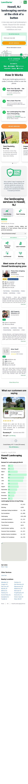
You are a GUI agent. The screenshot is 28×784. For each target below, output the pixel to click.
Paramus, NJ (4, 592)
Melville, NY (4, 588)
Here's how (9, 94)
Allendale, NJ (4, 582)
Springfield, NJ (5, 597)
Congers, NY (4, 584)
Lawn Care (4, 575)
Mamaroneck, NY (18, 586)
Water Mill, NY (18, 599)
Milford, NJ (4, 590)
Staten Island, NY (18, 597)
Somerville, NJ (18, 595)
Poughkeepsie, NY (19, 592)
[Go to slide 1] (12, 163)
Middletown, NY (18, 588)
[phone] (25, 2)
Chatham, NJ (17, 582)
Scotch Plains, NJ (6, 595)
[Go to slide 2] (13, 163)
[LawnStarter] (7, 2)
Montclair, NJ (17, 590)
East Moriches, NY (19, 584)
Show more (23, 304)
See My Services (14, 126)
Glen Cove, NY (5, 586)
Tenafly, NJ (4, 599)
